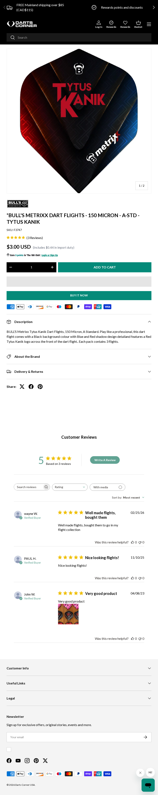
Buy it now (79, 295)
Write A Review (105, 460)
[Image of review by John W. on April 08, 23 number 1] (68, 614)
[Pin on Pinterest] (40, 386)
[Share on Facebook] (31, 386)
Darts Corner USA (25, 784)
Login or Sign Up (50, 255)
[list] (79, 121)
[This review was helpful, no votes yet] (132, 542)
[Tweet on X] (22, 386)
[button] (138, 24)
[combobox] (79, 37)
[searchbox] (28, 487)
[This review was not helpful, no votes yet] (139, 542)
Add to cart (105, 267)
